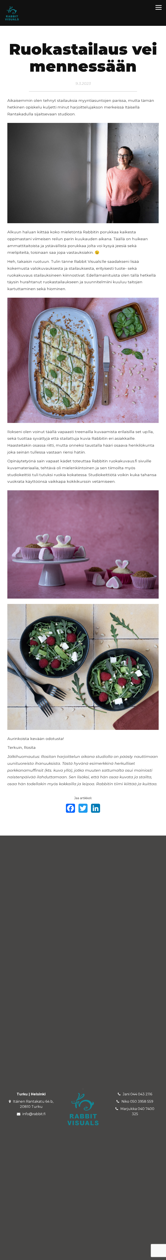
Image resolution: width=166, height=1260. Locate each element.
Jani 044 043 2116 (137, 1094)
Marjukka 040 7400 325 (137, 1111)
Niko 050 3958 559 (137, 1101)
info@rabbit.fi (34, 1114)
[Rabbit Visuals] (12, 13)
